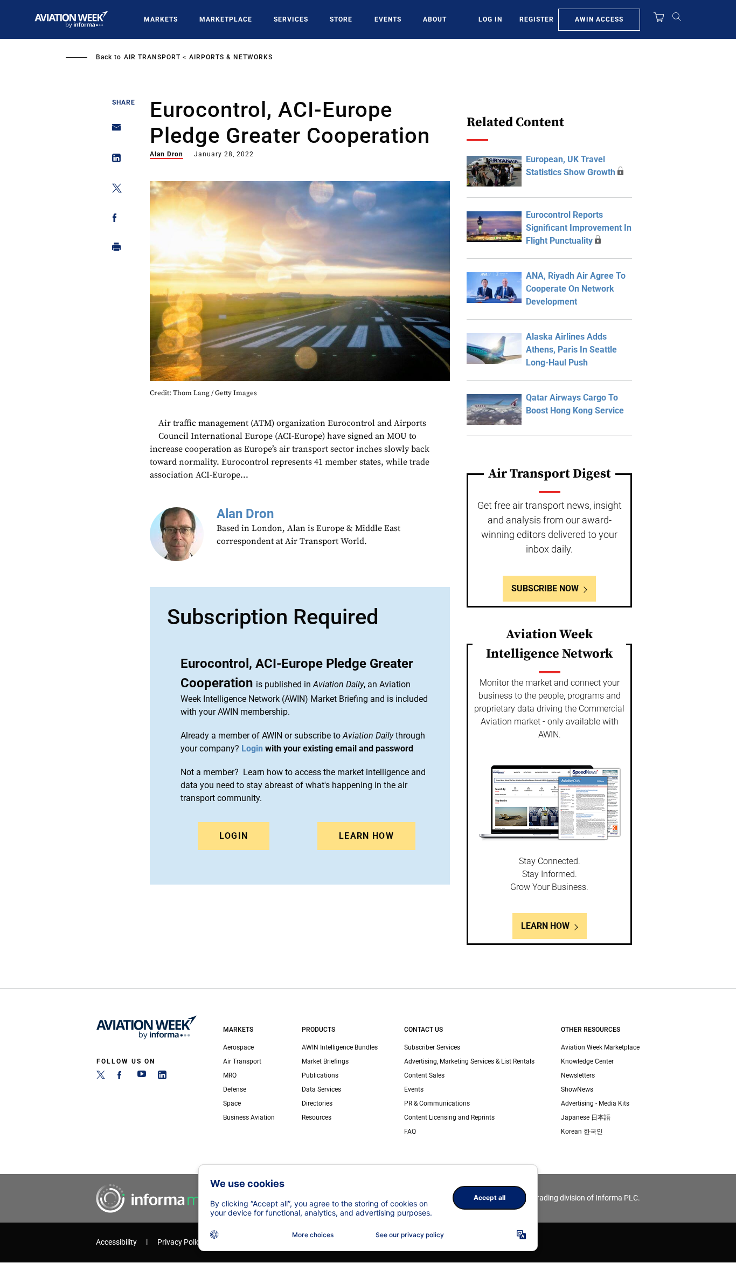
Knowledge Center (587, 1061)
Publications (320, 1075)
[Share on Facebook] (113, 219)
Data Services (321, 1089)
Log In (490, 19)
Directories (317, 1103)
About (435, 19)
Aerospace (238, 1047)
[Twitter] (100, 1077)
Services (291, 19)
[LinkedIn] (162, 1077)
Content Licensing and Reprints (449, 1117)
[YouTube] (141, 1077)
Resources (316, 1117)
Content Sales (424, 1075)
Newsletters (578, 1075)
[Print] (113, 249)
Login (233, 836)
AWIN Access (599, 19)
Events (387, 19)
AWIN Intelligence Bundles (340, 1047)
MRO (230, 1075)
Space (232, 1103)
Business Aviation (249, 1117)
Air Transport (152, 57)
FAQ (410, 1131)
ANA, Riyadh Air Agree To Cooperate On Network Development (576, 289)
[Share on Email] (113, 130)
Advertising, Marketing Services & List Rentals (469, 1061)
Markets (161, 19)
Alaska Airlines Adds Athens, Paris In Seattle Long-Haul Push (571, 350)
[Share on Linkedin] (113, 160)
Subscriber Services (432, 1047)
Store (341, 19)
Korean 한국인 (582, 1131)
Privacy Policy (180, 1242)
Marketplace (225, 19)
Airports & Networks (231, 57)
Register (536, 19)
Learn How (366, 836)
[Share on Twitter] (113, 190)
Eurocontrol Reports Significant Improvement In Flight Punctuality (578, 228)
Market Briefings (325, 1061)
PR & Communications (437, 1103)
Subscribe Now (545, 588)
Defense (234, 1089)
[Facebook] (121, 1077)
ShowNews (577, 1089)
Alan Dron (166, 154)
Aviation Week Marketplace (600, 1047)
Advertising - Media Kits (595, 1103)
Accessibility (116, 1242)
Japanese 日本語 (585, 1117)
